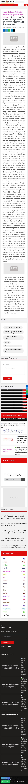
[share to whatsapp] (9, 30)
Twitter (13, 5)
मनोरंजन (5, 565)
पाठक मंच (5, 606)
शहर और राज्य (24, 395)
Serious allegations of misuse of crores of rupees (13, 332)
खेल (4, 577)
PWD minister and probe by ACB (13, 350)
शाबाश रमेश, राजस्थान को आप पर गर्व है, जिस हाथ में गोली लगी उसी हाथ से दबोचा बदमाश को (10, 704)
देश (4, 559)
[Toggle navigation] (25, 2)
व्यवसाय (5, 584)
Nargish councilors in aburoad (11, 337)
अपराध (5, 562)
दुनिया (4, 574)
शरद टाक (9, 27)
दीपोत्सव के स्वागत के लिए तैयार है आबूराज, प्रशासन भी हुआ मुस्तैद (14, 418)
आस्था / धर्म (6, 596)
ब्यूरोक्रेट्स (6, 615)
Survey (3, 626)
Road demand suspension (12, 346)
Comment (8, 378)
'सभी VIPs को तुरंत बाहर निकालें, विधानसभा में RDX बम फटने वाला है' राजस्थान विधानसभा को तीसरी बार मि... (14, 533)
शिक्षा (4, 590)
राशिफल (5, 581)
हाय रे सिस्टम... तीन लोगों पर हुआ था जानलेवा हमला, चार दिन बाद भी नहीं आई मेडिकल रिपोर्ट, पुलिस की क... (13, 548)
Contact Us (11, 781)
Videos (8, 5)
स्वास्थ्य (5, 612)
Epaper (3, 5)
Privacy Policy (23, 781)
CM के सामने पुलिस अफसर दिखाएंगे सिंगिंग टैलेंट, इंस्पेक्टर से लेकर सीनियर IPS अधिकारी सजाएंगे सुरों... (13, 540)
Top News (6, 609)
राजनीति (5, 568)
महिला (4, 599)
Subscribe (7, 642)
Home (5, 587)
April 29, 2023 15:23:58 (18, 27)
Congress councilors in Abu (13, 327)
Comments (6, 364)
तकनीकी (5, 593)
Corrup (7, 342)
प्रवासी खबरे (6, 602)
